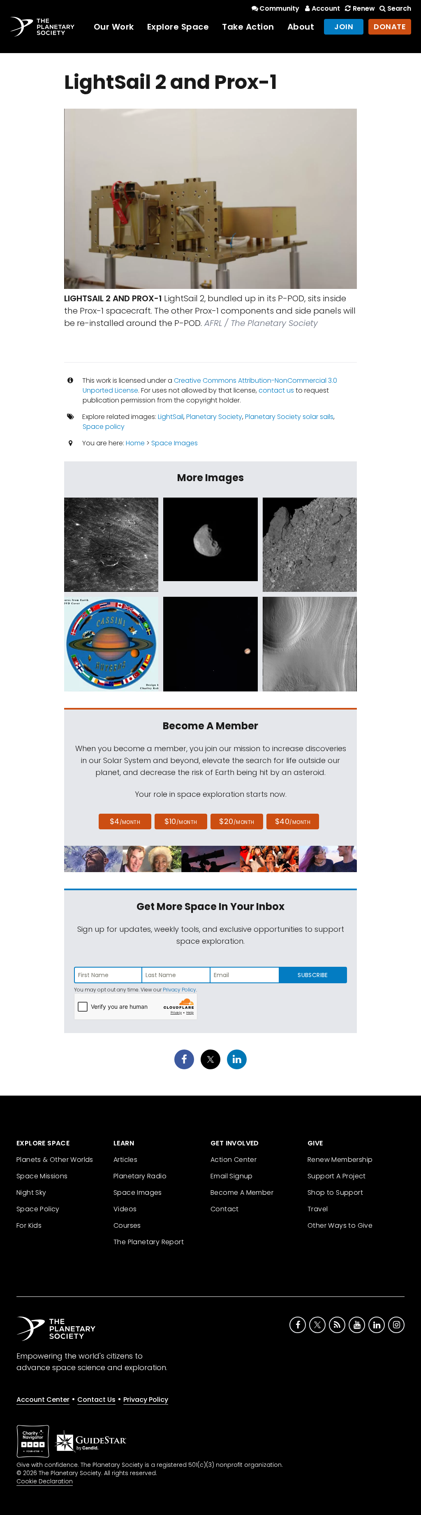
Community (279, 8)
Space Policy (38, 1209)
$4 (125, 821)
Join (343, 26)
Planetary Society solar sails (289, 416)
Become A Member (241, 1192)
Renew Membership (340, 1159)
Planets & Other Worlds (54, 1159)
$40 (292, 821)
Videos (124, 1209)
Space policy (104, 426)
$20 (236, 821)
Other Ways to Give (340, 1225)
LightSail (170, 416)
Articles (125, 1159)
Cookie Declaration (44, 1481)
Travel (318, 1209)
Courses (127, 1225)
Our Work (114, 27)
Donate (390, 26)
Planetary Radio (140, 1176)
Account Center (42, 1399)
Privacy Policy (179, 989)
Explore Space (178, 27)
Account (326, 8)
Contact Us (96, 1399)
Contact (224, 1209)
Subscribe (313, 975)
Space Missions (42, 1176)
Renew (364, 8)
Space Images (174, 443)
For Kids (29, 1225)
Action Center (233, 1159)
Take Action (248, 27)
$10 (180, 821)
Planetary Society (214, 416)
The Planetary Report (148, 1242)
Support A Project (337, 1176)
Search (399, 8)
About (301, 27)
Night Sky (31, 1192)
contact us (276, 390)
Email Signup (231, 1176)
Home (135, 443)
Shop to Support (335, 1192)
